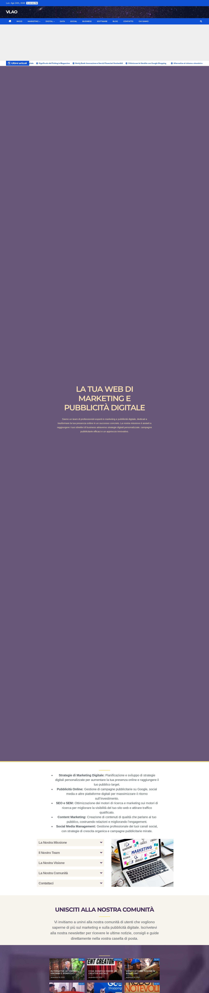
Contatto (128, 21)
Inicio (19, 21)
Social (73, 21)
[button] (201, 21)
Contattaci (46, 883)
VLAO (11, 11)
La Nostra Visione (51, 863)
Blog (115, 21)
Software (102, 21)
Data (62, 21)
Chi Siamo (144, 21)
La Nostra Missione (53, 842)
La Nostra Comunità (53, 873)
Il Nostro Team (49, 853)
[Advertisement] (104, 43)
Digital (49, 21)
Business (87, 21)
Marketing (33, 21)
